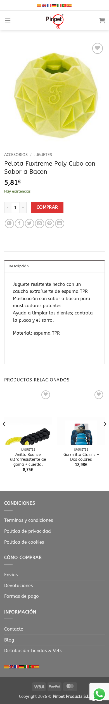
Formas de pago (21, 596)
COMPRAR (47, 207)
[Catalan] (39, 5)
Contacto (13, 629)
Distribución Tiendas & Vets (32, 650)
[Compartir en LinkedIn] (59, 223)
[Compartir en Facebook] (19, 223)
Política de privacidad (27, 531)
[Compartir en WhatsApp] (9, 223)
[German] (54, 5)
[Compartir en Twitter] (29, 223)
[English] (44, 5)
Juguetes (43, 154)
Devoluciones (18, 585)
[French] (49, 5)
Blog (9, 640)
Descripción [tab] (19, 266)
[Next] (104, 435)
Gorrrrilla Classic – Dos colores (81, 457)
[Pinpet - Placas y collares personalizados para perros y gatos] (55, 20)
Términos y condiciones (28, 520)
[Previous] (4, 435)
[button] (7, 20)
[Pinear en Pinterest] (49, 223)
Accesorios (16, 154)
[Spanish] (69, 5)
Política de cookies (24, 542)
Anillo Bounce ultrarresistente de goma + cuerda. (28, 459)
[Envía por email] (39, 223)
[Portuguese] (64, 5)
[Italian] (59, 5)
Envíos (11, 574)
